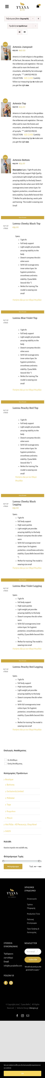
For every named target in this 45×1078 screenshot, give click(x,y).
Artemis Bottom (21, 160)
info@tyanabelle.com (13, 966)
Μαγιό (9, 818)
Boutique (9, 779)
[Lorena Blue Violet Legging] (6, 589)
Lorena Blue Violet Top (25, 318)
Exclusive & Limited (15, 791)
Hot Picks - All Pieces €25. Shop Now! (21, 824)
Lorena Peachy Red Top (25, 408)
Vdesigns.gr (33, 1008)
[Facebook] (6, 983)
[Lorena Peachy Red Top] (6, 411)
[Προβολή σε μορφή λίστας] (24, 32)
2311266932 (8, 958)
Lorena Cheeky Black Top (26, 223)
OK (22, 1073)
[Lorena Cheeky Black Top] (6, 227)
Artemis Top (19, 103)
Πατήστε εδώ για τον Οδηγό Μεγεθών (27, 300)
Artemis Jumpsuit (22, 47)
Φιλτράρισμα (13, 866)
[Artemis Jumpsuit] (6, 53)
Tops (9, 805)
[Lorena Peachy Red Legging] (6, 670)
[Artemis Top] (6, 109)
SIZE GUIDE (28, 78)
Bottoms (10, 785)
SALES (8, 831)
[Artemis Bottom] (6, 166)
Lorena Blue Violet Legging (27, 586)
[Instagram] (11, 983)
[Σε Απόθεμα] (5, 760)
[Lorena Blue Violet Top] (6, 321)
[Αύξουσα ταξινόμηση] (38, 18)
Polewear (11, 798)
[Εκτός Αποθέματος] (5, 763)
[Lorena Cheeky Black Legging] (6, 505)
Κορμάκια (11, 811)
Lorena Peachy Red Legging (28, 667)
